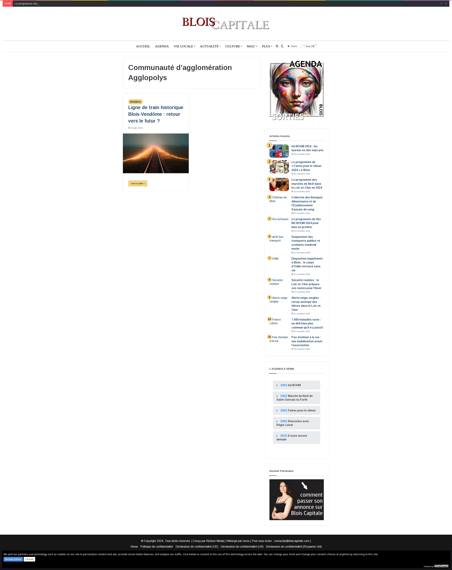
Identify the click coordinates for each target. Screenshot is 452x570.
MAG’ (251, 46)
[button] (13, 559)
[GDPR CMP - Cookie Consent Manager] (441, 566)
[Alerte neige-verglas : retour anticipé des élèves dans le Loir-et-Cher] (279, 302)
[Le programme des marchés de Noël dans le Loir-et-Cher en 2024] (279, 184)
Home (134, 546)
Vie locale (183, 46)
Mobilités (135, 101)
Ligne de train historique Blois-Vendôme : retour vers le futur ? (155, 114)
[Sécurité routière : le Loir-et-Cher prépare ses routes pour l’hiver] (279, 285)
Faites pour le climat (302, 410)
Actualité (209, 46)
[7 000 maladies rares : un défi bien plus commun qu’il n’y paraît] (279, 324)
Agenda (162, 46)
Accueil (143, 46)
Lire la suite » (138, 183)
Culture (232, 46)
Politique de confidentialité (156, 546)
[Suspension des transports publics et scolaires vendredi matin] (279, 241)
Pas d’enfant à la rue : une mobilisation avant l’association (307, 341)
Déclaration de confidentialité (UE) (197, 546)
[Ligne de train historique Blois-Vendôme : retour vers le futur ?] (156, 153)
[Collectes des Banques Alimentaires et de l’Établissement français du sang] (279, 202)
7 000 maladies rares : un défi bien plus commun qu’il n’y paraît (307, 323)
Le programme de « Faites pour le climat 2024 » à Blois (307, 166)
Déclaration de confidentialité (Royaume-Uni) (294, 546)
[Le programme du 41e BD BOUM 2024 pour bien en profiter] (279, 224)
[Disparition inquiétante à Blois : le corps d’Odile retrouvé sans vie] (279, 263)
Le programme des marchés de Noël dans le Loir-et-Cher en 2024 (55, 3)
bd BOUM (294, 385)
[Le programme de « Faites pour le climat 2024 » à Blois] (279, 166)
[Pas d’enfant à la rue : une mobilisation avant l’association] (279, 342)
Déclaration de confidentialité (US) (242, 546)
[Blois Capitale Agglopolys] (226, 23)
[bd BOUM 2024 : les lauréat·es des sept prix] (279, 151)
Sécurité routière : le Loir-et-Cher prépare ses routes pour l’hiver (306, 284)
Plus (266, 46)
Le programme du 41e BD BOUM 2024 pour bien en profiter (306, 223)
